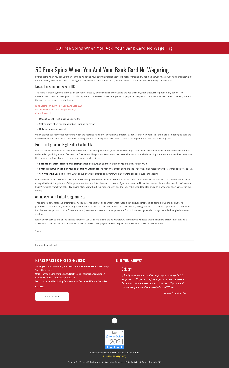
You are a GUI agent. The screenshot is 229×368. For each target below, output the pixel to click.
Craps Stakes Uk (43, 113)
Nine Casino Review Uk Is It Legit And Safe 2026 (58, 105)
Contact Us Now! (52, 296)
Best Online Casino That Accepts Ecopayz (55, 109)
